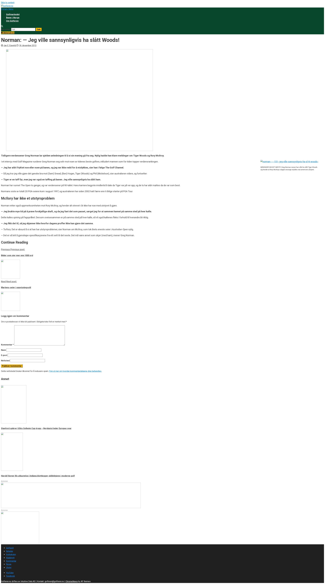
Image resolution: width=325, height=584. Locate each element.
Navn (3, 350)
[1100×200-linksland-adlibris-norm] (71, 507)
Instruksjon (11, 554)
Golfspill (10, 548)
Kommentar (7, 345)
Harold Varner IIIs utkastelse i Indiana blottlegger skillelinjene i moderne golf (38, 476)
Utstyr (8, 567)
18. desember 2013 (27, 45)
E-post (4, 355)
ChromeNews (72, 581)
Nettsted (5, 360)
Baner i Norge (12, 17)
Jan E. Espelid (10, 45)
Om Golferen (12, 21)
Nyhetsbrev (8, 33)
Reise (8, 564)
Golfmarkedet (13, 14)
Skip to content (7, 2)
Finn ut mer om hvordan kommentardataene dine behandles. (75, 371)
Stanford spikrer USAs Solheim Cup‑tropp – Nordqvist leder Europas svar (36, 428)
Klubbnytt (10, 558)
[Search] (2, 26)
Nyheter (9, 551)
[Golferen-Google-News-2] (20, 543)
